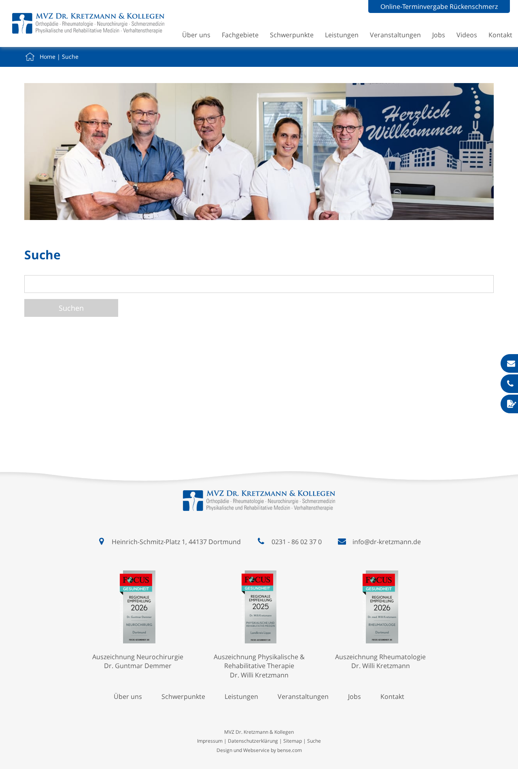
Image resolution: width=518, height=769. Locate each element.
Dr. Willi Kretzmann (259, 675)
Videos (466, 34)
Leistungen (342, 34)
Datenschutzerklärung (253, 740)
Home (47, 56)
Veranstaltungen (395, 34)
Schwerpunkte (292, 34)
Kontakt (500, 34)
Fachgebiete (240, 34)
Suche (70, 56)
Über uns (196, 34)
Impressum (210, 740)
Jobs (438, 34)
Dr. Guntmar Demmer (138, 665)
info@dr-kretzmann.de (386, 541)
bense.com (289, 750)
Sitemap (292, 740)
